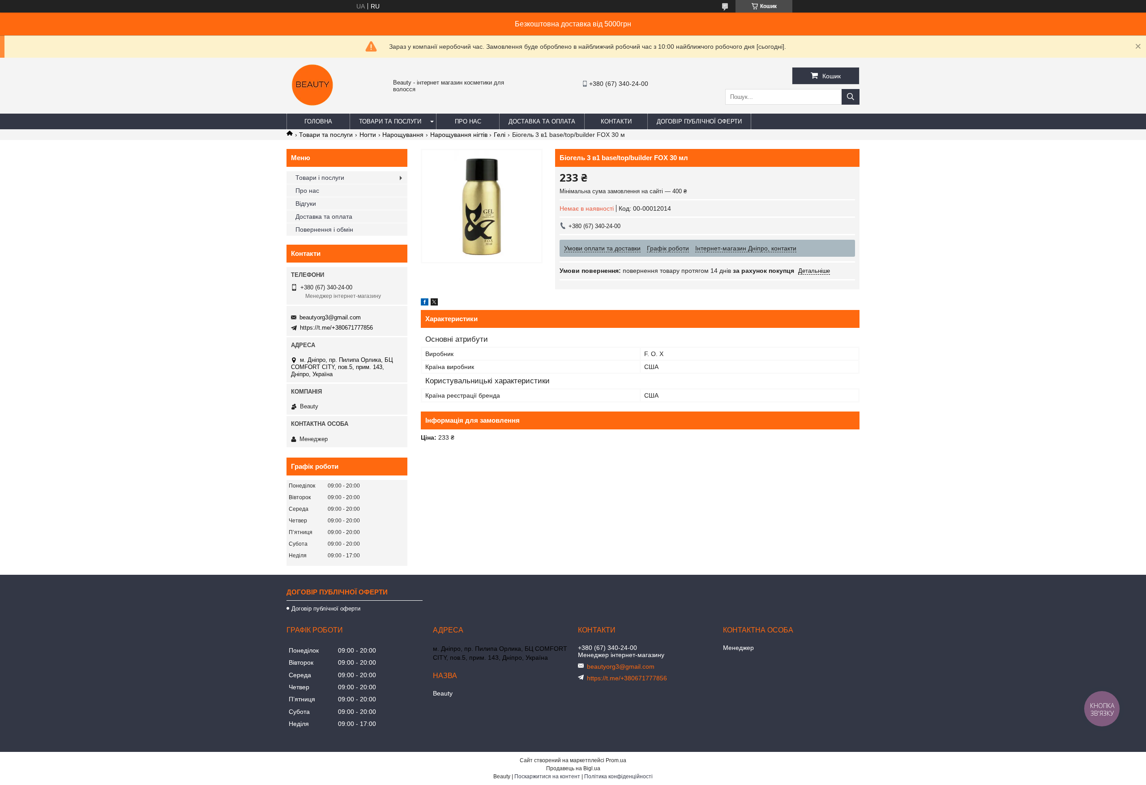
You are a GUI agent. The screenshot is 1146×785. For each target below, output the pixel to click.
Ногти (367, 134)
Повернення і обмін (324, 229)
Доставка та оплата (542, 121)
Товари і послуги (319, 177)
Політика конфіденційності (618, 776)
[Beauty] (313, 109)
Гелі (499, 134)
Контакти (616, 121)
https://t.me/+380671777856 (336, 327)
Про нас (468, 121)
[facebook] (424, 303)
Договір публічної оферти (699, 121)
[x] (434, 303)
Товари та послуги (390, 121)
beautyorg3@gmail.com (330, 317)
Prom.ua (616, 760)
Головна (318, 121)
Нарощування (402, 134)
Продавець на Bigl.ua (573, 768)
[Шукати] (851, 97)
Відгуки (305, 203)
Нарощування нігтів (458, 134)
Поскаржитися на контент (547, 776)
